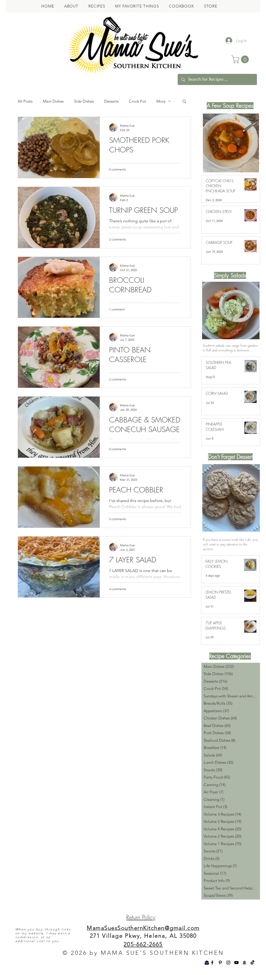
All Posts (25, 101)
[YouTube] (236, 962)
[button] (241, 59)
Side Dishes (84, 101)
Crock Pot (137, 101)
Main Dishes (53, 101)
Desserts (111, 101)
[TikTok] (252, 962)
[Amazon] (244, 962)
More (160, 101)
